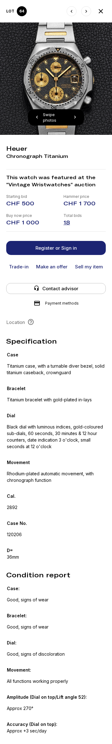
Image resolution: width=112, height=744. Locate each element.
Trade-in (19, 267)
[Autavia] (72, 11)
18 (66, 222)
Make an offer (52, 267)
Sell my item (89, 267)
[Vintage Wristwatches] (101, 11)
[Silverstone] (86, 11)
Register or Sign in (56, 248)
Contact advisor (60, 288)
